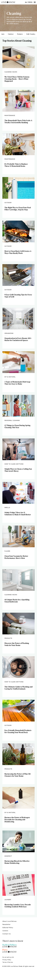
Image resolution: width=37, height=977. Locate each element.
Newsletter (6, 924)
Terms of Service (7, 962)
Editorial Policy (7, 927)
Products (20, 34)
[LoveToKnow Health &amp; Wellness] (9, 945)
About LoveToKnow (9, 921)
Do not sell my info (8, 957)
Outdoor (11, 34)
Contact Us (6, 934)
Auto (2, 34)
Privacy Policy (6, 960)
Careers (5, 931)
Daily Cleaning (30, 34)
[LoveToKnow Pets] (9, 950)
